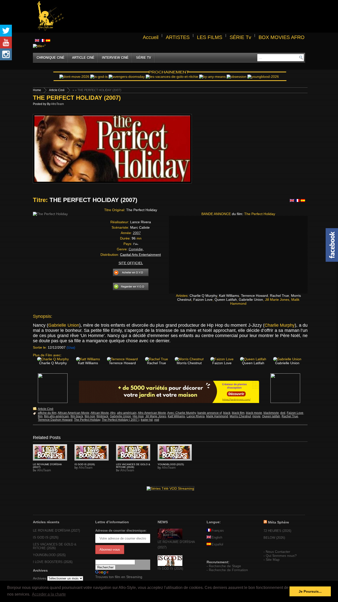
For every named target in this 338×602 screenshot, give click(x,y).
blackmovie (271, 413)
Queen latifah (271, 416)
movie (256, 416)
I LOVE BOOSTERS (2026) (52, 562)
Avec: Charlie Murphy (181, 413)
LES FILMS (209, 37)
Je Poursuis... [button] (310, 591)
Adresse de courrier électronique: (120, 530)
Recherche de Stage (225, 566)
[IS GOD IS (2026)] (170, 565)
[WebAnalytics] (216, 555)
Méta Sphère (278, 522)
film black (77, 416)
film (40, 416)
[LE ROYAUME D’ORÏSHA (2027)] (170, 538)
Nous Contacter (278, 552)
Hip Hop (138, 416)
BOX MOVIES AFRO (282, 37)
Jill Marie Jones (155, 416)
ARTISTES (178, 37)
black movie (254, 413)
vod (156, 419)
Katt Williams (176, 416)
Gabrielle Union (63, 325)
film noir (90, 416)
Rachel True (290, 416)
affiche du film (47, 413)
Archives (39, 578)
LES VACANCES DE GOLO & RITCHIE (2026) (133, 465)
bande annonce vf (209, 413)
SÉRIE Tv (240, 37)
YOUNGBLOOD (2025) (171, 464)
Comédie (136, 249)
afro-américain (127, 413)
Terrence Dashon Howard (55, 419)
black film (238, 413)
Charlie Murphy (280, 325)
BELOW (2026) (274, 538)
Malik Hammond (217, 416)
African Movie (100, 413)
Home (37, 90)
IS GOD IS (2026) (84, 464)
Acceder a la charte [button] (49, 594)
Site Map (273, 560)
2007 (137, 233)
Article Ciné (83, 58)
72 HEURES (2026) (277, 531)
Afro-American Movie (152, 413)
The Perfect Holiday (87, 419)
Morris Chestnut (240, 416)
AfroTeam (57, 104)
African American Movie (73, 413)
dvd (282, 413)
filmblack (102, 416)
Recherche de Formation (228, 570)
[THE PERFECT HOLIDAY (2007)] (50, 452)
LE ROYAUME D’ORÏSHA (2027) (56, 530)
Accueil (150, 37)
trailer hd (147, 419)
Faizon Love (295, 413)
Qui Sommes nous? (281, 556)
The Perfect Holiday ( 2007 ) (120, 419)
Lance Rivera (196, 416)
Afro (113, 413)
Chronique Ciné (51, 58)
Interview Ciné (115, 58)
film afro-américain (56, 416)
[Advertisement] (185, 16)
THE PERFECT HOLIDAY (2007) (77, 97)
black (226, 413)
